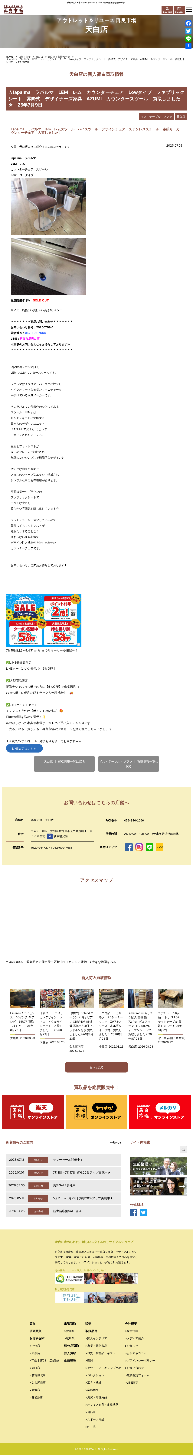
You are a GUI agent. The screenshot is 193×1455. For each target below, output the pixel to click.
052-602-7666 (35, 333)
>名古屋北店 (38, 1375)
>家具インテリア (96, 1338)
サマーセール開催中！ (68, 1159)
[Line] (188, 38)
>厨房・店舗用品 (96, 1397)
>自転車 (90, 1412)
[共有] (188, 46)
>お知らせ (131, 1345)
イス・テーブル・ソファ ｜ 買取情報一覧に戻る (128, 764)
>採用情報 (131, 1331)
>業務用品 (92, 1390)
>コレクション (94, 1375)
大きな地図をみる (104, 962)
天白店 (39, 56)
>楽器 (89, 1360)
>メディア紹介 (134, 1338)
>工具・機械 (93, 1382)
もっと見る (97, 1067)
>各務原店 (36, 1397)
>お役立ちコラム (136, 1353)
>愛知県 (69, 1331)
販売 (88, 1323)
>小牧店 (35, 1345)
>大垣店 (35, 1390)
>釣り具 (90, 1426)
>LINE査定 (132, 1382)
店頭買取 (36, 1331)
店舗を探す (24, 56)
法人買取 (70, 1353)
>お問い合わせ (134, 1367)
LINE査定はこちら (24, 748)
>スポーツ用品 (94, 1419)
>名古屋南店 (38, 1382)
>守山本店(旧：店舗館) (44, 1360)
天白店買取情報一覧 (59, 56)
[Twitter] (188, 31)
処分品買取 (71, 1346)
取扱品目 (91, 1331)
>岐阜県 (69, 1338)
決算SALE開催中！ (66, 1185)
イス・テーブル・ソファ (156, 116)
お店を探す (37, 1338)
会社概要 (131, 1323)
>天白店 (35, 1367)
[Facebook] (188, 23)
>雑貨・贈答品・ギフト (100, 1353)
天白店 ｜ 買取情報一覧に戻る (64, 761)
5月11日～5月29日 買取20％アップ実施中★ (83, 1198)
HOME (10, 56)
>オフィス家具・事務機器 (101, 1404)
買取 (33, 1323)
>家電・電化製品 (96, 1345)
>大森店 (35, 1353)
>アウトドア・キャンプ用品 (103, 1367)
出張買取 (70, 1323)
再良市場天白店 (30, 338)
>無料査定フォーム (137, 1375)
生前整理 (70, 1360)
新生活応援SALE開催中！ (70, 1211)
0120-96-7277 (40, 847)
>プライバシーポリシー (140, 1360)
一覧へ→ (115, 1142)
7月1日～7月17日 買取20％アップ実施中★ (82, 1172)
